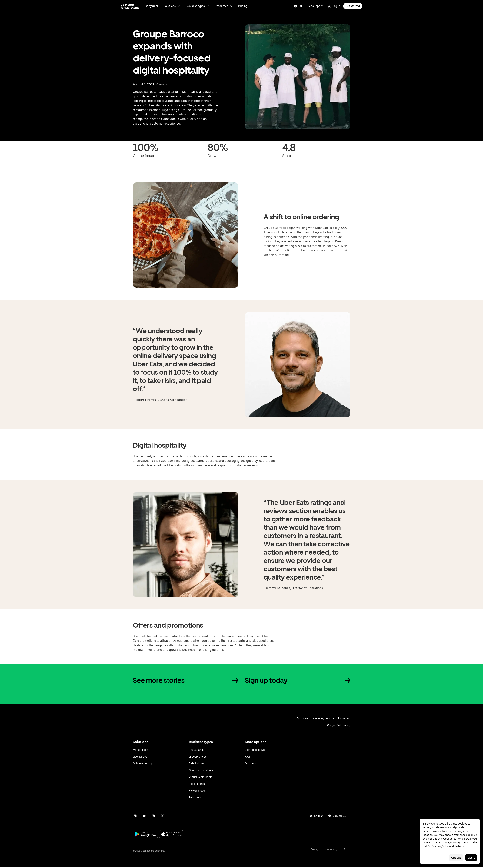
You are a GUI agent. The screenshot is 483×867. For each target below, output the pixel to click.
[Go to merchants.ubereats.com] (130, 6)
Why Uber (152, 6)
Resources (221, 6)
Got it (471, 857)
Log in (336, 6)
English (319, 815)
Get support (315, 6)
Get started (352, 6)
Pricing (243, 6)
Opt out (456, 857)
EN (300, 6)
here (461, 846)
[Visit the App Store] (171, 834)
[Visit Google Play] (146, 835)
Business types (195, 6)
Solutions (170, 6)
